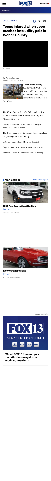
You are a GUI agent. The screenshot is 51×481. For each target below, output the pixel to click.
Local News (10, 21)
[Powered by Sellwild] (44, 314)
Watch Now (44, 3)
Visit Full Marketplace (40, 180)
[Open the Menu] (4, 4)
